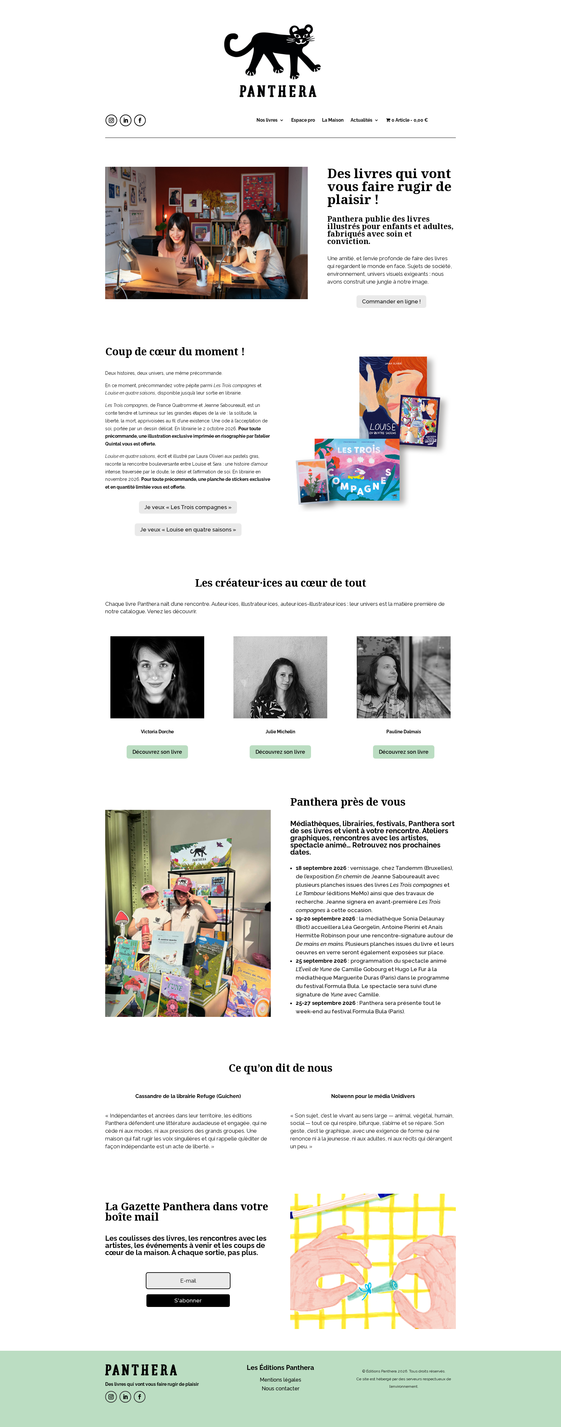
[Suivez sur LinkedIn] (125, 120)
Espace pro (303, 120)
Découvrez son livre (157, 752)
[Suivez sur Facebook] (140, 120)
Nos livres (267, 120)
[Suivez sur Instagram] (111, 120)
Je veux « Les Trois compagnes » (187, 507)
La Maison (332, 120)
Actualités (361, 120)
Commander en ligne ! (391, 301)
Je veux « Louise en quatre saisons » (188, 529)
